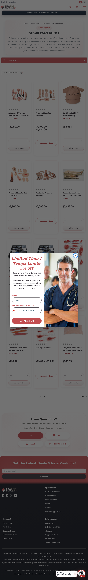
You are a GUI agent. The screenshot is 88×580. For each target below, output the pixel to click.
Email (14, 295)
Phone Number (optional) (23, 305)
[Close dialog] (75, 256)
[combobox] (16, 310)
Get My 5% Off (27, 320)
